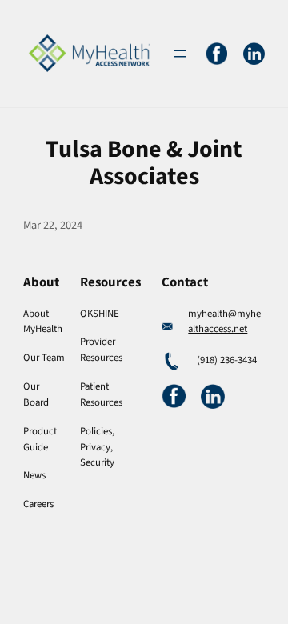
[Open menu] (180, 53)
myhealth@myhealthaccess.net (224, 321)
